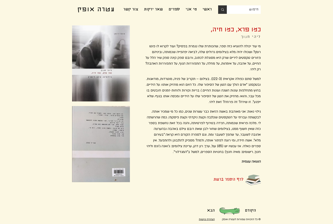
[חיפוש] (222, 9)
